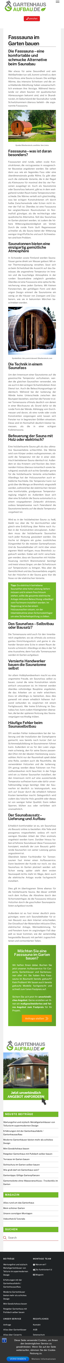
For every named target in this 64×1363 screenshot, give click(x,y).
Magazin (39, 1275)
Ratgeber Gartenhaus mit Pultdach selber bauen (27, 1153)
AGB (35, 1330)
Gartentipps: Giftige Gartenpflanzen (21, 1175)
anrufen (33, 18)
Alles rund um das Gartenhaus (18, 1202)
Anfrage (7, 1325)
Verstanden (18, 1359)
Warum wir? (40, 1264)
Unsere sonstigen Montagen (17, 1213)
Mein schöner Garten (14, 1208)
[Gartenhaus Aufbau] (25, 11)
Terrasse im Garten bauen (16, 1159)
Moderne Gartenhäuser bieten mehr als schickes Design (14, 1295)
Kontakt (37, 1325)
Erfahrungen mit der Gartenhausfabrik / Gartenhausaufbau (12, 1283)
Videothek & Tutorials (14, 1218)
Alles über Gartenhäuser (14, 1330)
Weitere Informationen (44, 1359)
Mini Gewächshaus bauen (16, 1148)
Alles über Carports (12, 1335)
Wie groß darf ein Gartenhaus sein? (21, 1170)
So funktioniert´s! (43, 1269)
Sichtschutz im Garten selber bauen (21, 1164)
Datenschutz (39, 1335)
